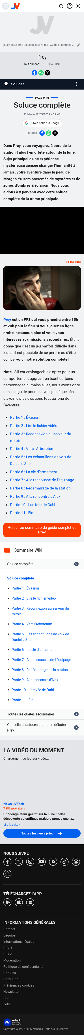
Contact (9, 929)
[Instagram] (30, 861)
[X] (19, 861)
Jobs (7, 1004)
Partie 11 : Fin (21, 512)
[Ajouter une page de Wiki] (79, 45)
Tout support (31, 64)
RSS (6, 998)
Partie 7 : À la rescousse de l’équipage (42, 480)
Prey (45, 44)
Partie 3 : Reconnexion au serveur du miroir (40, 611)
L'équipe (9, 935)
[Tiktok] (64, 861)
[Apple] (19, 902)
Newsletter (11, 992)
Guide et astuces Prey (64, 44)
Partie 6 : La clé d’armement (33, 472)
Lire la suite (11, 824)
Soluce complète (20, 578)
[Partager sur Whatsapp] (41, 72)
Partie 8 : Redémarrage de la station (40, 488)
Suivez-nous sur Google (45, 123)
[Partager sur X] (47, 72)
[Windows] (30, 902)
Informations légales (18, 942)
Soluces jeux (32, 44)
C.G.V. (7, 954)
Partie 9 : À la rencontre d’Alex (35, 496)
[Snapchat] (7, 873)
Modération (12, 960)
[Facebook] (7, 861)
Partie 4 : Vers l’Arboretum (32, 448)
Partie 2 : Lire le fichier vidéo (33, 425)
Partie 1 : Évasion (24, 417)
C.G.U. (8, 948)
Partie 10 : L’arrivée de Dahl (32, 504)
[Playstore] (7, 902)
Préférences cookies (18, 985)
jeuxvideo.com (12, 44)
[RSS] (53, 861)
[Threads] (76, 861)
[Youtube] (42, 861)
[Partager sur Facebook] (34, 72)
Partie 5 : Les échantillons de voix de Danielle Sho (40, 637)
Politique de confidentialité (23, 967)
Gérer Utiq (11, 979)
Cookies (9, 973)
